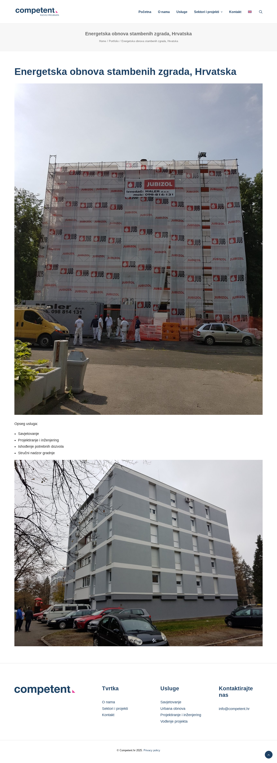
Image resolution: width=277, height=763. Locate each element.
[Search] (261, 12)
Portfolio (114, 41)
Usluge (181, 12)
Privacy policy (151, 750)
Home (102, 41)
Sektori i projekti (206, 12)
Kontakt (235, 12)
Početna (144, 12)
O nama (164, 12)
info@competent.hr (234, 709)
